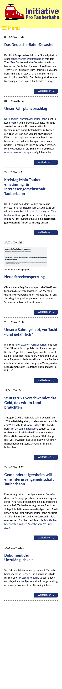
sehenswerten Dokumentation (27, 59)
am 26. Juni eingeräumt (24, 428)
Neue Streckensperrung (24, 277)
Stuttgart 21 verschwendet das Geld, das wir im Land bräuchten (30, 403)
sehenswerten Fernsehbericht (30, 344)
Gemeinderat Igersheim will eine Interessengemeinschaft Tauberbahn (29, 479)
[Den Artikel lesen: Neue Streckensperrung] (27, 265)
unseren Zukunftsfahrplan (18, 152)
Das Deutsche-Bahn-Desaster (29, 45)
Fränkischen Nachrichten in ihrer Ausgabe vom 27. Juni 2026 (30, 524)
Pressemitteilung (28, 577)
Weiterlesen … (48, 91)
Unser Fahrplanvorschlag (25, 109)
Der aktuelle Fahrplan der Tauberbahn (25, 119)
